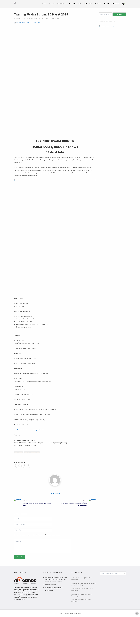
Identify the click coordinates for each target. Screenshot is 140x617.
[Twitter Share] (20, 466)
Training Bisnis (55, 18)
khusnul (19, 18)
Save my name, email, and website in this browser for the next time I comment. (38, 535)
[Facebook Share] (15, 466)
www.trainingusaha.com (36, 430)
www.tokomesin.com (21, 430)
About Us (52, 4)
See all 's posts (55, 493)
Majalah (106, 4)
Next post (84, 500)
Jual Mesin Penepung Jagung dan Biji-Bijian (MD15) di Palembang (83, 584)
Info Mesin (115, 4)
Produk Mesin (61, 4)
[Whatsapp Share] (28, 466)
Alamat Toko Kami (75, 4)
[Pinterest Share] (24, 466)
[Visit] (55, 480)
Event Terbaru (45, 18)
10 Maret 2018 (18, 452)
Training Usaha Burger (32, 452)
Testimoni (98, 4)
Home (44, 4)
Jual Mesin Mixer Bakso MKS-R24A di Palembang (81, 595)
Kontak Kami (88, 4)
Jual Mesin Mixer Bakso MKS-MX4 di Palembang (81, 600)
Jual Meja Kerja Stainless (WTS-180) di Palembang (82, 589)
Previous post (26, 500)
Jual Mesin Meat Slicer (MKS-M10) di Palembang (81, 578)
